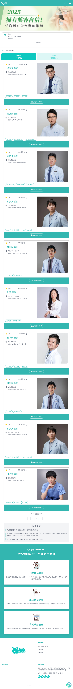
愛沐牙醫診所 (11, 72)
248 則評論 (22, 197)
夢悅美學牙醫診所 (13, 251)
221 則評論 (22, 152)
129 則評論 (22, 470)
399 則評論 (22, 334)
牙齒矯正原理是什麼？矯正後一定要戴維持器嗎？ (22, 530)
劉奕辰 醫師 (12, 201)
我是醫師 (40, 649)
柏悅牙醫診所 (11, 387)
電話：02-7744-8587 (44, 668)
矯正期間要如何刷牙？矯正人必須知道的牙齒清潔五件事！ (25, 539)
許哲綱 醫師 (12, 474)
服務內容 (41, 642)
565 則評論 (22, 64)
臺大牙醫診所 (11, 117)
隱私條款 (40, 652)
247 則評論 (22, 424)
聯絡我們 (41, 664)
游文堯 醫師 (12, 113)
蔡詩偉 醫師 (12, 156)
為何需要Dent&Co (43, 646)
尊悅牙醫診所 (11, 478)
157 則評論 (22, 109)
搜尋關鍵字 (37, 42)
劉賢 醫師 (11, 292)
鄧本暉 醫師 (12, 338)
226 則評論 (22, 379)
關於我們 (5, 664)
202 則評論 (22, 243)
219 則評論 (22, 288)
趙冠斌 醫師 (12, 68)
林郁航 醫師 (12, 247)
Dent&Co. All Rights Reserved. (38, 686)
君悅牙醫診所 (11, 160)
